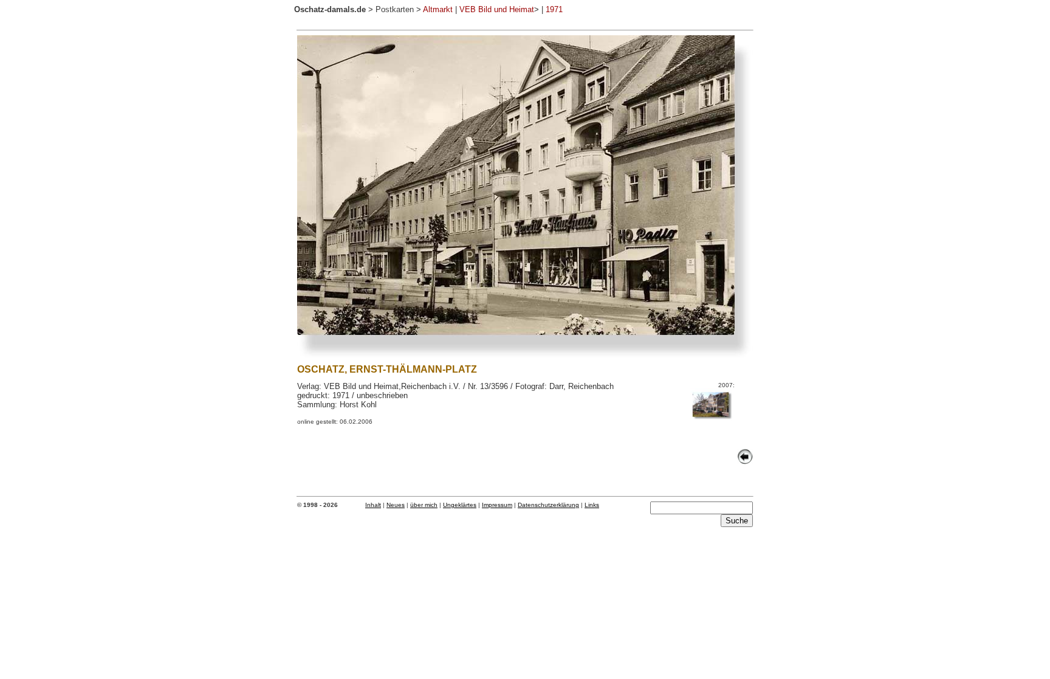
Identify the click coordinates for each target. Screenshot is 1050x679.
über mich (423, 504)
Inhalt (373, 504)
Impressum (497, 504)
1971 (554, 9)
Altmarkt (438, 9)
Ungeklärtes (459, 504)
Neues (395, 504)
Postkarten (395, 9)
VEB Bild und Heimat (496, 9)
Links (592, 504)
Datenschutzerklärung (548, 504)
